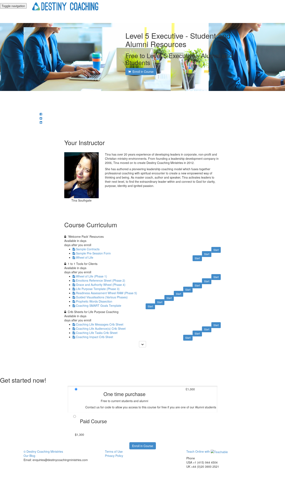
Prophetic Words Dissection (94, 301)
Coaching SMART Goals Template (98, 305)
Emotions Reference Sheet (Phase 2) (100, 280)
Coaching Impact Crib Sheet (94, 337)
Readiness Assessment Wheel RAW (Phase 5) (106, 293)
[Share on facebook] (41, 114)
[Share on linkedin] (41, 122)
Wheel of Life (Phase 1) (91, 276)
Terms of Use (114, 451)
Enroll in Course (142, 446)
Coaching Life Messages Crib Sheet (99, 324)
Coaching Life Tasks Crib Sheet (96, 333)
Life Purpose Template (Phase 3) (98, 289)
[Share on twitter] (41, 118)
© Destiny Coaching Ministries (43, 451)
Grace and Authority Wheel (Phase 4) (100, 284)
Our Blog (29, 456)
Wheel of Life (84, 257)
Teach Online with (198, 451)
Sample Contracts (88, 249)
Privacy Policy (114, 456)
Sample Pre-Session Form (93, 253)
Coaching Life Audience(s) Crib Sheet (101, 328)
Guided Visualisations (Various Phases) (102, 297)
